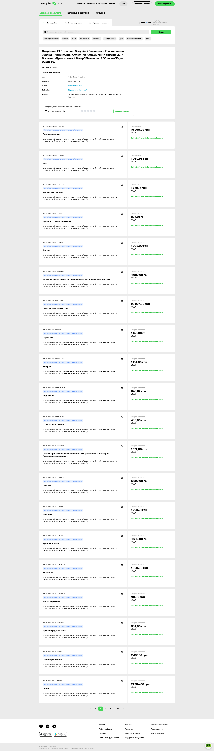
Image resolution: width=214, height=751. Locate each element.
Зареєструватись (165, 4)
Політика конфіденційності (109, 738)
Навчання (81, 4)
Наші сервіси (101, 4)
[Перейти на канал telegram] (54, 726)
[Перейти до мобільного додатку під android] (60, 734)
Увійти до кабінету (142, 4)
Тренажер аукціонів (132, 733)
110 (118, 709)
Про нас (112, 4)
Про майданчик (157, 729)
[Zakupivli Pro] (50, 4)
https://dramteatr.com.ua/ (77, 90)
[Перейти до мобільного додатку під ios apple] (45, 734)
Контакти (91, 4)
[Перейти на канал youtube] (47, 726)
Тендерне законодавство (134, 738)
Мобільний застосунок (159, 725)
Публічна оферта (105, 729)
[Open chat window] (208, 745)
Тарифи (102, 725)
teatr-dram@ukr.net (75, 86)
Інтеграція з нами (157, 733)
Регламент (129, 729)
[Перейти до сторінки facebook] (41, 726)
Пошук (161, 32)
